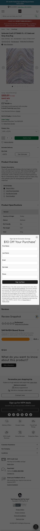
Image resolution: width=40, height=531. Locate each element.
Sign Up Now (20, 282)
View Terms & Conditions (18, 288)
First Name (5, 246)
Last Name (5, 253)
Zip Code (5, 267)
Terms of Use (5, 301)
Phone (4, 274)
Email (4, 260)
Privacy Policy (26, 300)
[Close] (36, 237)
